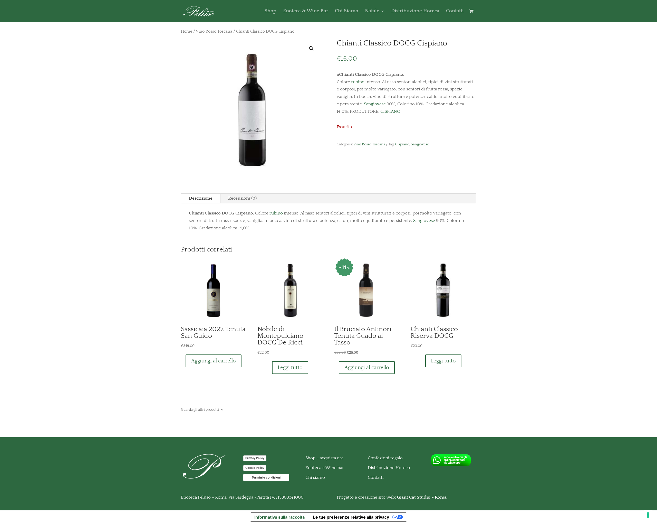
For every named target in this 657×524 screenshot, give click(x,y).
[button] (311, 48)
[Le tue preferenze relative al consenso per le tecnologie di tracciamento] (648, 515)
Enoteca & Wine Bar (305, 11)
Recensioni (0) (242, 198)
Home (186, 31)
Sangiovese (375, 104)
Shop (270, 11)
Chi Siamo (346, 11)
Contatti (455, 11)
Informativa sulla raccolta (279, 517)
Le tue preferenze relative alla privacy (351, 517)
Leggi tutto (290, 367)
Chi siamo (315, 477)
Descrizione (200, 198)
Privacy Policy (254, 458)
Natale (372, 11)
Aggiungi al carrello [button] (213, 361)
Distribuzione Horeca (415, 11)
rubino (357, 82)
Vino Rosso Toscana (214, 31)
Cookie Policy (254, 468)
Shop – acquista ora (324, 458)
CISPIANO (389, 111)
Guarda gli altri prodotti (200, 409)
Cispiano (402, 144)
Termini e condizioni (266, 477)
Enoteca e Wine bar (324, 467)
